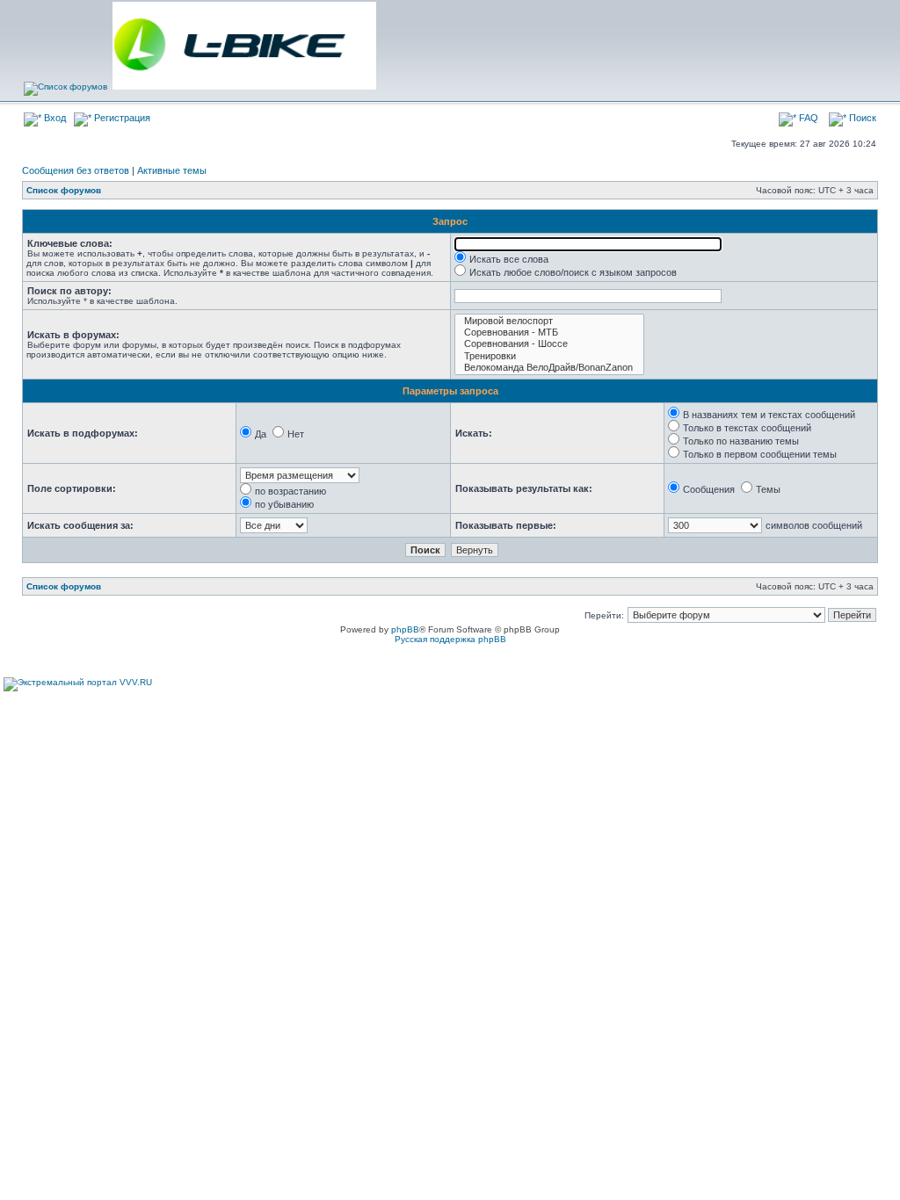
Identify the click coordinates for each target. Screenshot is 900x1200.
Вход (53, 117)
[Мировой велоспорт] (549, 321)
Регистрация (120, 117)
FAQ (807, 117)
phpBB (405, 629)
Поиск (861, 117)
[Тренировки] (549, 356)
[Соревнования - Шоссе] (549, 344)
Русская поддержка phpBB (450, 639)
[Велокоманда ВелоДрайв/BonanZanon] (549, 367)
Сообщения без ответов (75, 170)
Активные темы (172, 170)
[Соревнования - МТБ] (549, 332)
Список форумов (63, 190)
